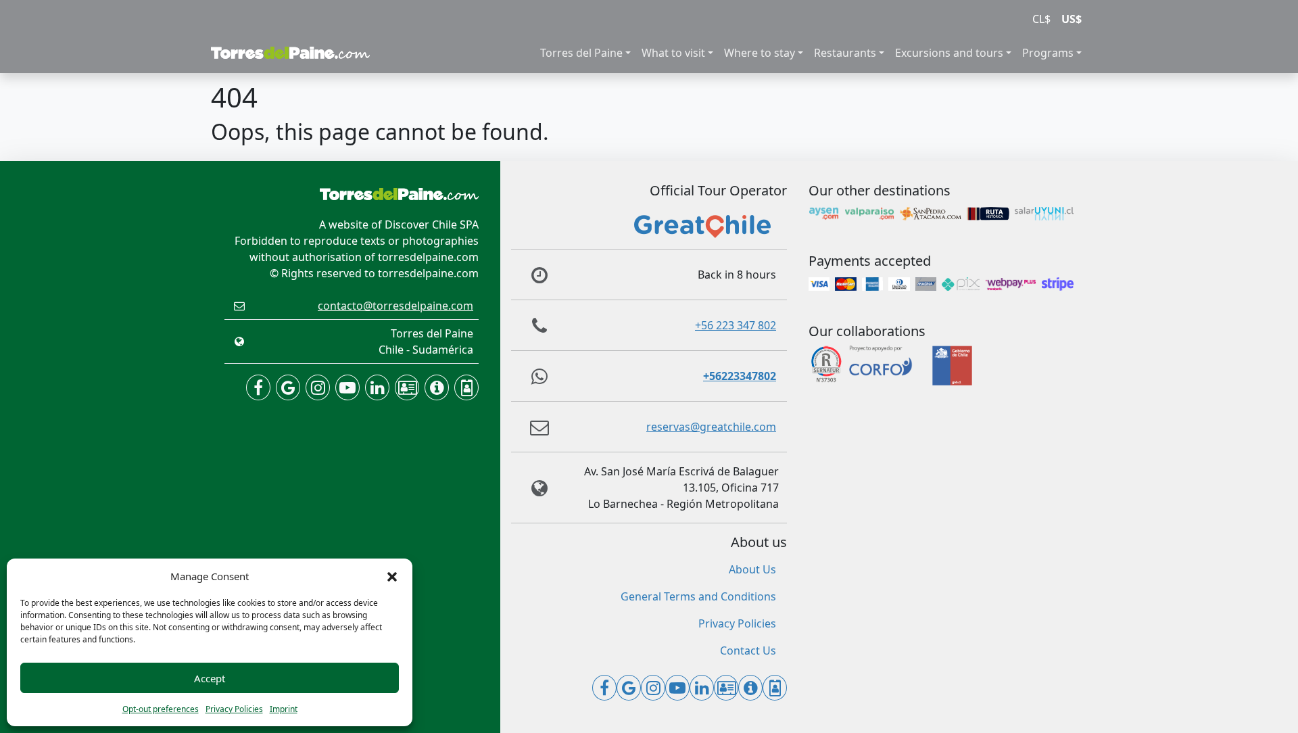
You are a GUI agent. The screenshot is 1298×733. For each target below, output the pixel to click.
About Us (752, 569)
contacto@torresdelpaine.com (395, 305)
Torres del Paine (581, 52)
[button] (392, 576)
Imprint (283, 709)
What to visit (673, 52)
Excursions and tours (949, 52)
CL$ (1041, 18)
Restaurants (845, 52)
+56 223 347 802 (735, 325)
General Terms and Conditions (698, 596)
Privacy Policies (234, 709)
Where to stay (759, 52)
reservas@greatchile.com (711, 426)
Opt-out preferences (160, 709)
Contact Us (748, 650)
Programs (1048, 52)
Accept (209, 678)
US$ (1071, 18)
